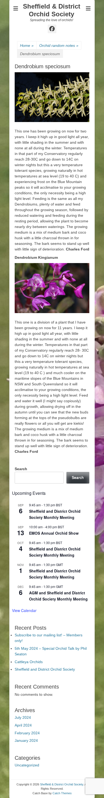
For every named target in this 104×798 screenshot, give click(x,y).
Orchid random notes (58, 45)
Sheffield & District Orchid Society (51, 10)
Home (27, 45)
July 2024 (23, 717)
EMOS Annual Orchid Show (54, 533)
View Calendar (24, 610)
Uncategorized (27, 765)
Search (21, 469)
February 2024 (27, 733)
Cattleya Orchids (29, 662)
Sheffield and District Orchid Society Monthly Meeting (55, 514)
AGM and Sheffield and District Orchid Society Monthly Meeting (58, 596)
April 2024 (23, 725)
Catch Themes (62, 793)
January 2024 (26, 740)
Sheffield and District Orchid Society (45, 669)
